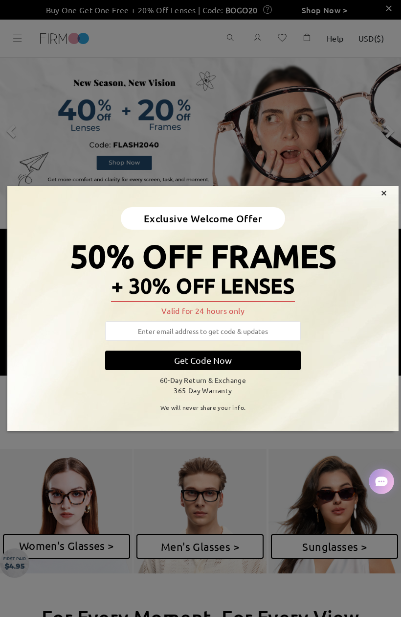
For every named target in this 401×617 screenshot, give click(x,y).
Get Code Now (203, 360)
